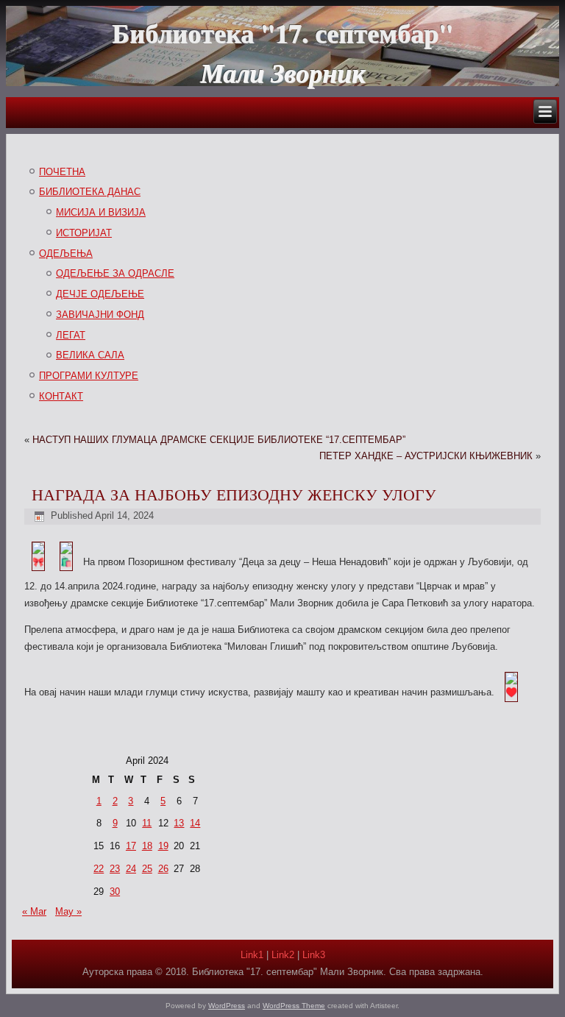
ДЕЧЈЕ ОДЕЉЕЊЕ (100, 294)
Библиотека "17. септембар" (282, 32)
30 (115, 891)
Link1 (252, 954)
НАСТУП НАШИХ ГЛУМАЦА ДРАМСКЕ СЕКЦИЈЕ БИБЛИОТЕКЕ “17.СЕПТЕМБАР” (218, 439)
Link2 (282, 954)
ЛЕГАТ (70, 335)
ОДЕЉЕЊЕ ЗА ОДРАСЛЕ (115, 273)
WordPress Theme (294, 1006)
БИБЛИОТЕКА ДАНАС (90, 191)
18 (147, 845)
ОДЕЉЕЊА (66, 253)
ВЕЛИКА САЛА (90, 355)
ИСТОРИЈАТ (84, 232)
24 (131, 868)
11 (147, 823)
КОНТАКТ (61, 396)
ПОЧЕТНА (62, 171)
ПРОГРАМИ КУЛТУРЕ (88, 375)
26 (163, 868)
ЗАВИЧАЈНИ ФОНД (100, 314)
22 (98, 868)
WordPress (226, 1006)
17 (131, 845)
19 (163, 845)
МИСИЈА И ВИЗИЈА (101, 212)
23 (115, 868)
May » (68, 911)
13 (179, 823)
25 (147, 868)
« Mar (34, 911)
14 (195, 823)
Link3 (313, 954)
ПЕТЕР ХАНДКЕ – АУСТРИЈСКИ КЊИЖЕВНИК (426, 455)
